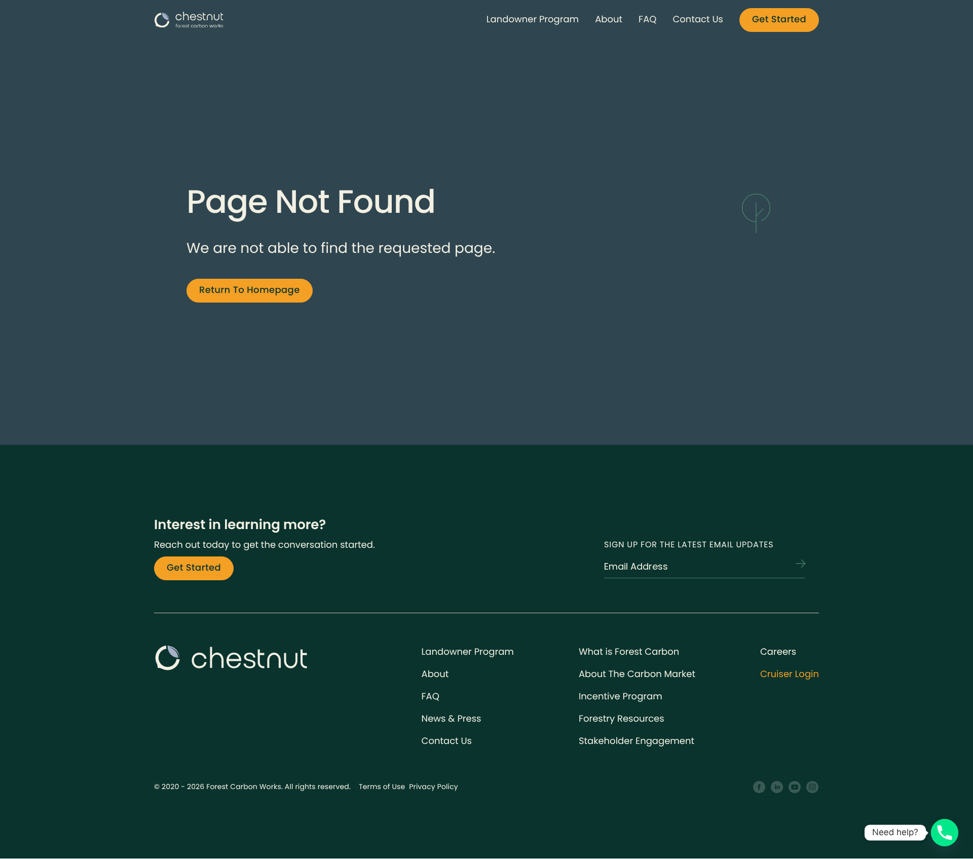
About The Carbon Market (637, 674)
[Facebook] (759, 787)
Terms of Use (382, 786)
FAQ (647, 19)
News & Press (451, 719)
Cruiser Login (789, 674)
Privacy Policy (433, 786)
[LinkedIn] (777, 787)
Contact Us (697, 19)
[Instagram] (812, 787)
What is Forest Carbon (629, 652)
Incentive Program (620, 696)
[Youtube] (795, 787)
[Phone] (944, 832)
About (608, 19)
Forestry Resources (621, 719)
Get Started (779, 19)
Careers (778, 652)
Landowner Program (532, 19)
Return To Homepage (249, 290)
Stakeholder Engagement (636, 741)
